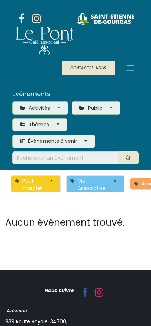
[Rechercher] (128, 157)
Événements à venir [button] (52, 140)
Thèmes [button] (39, 124)
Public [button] (95, 108)
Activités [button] (39, 108)
